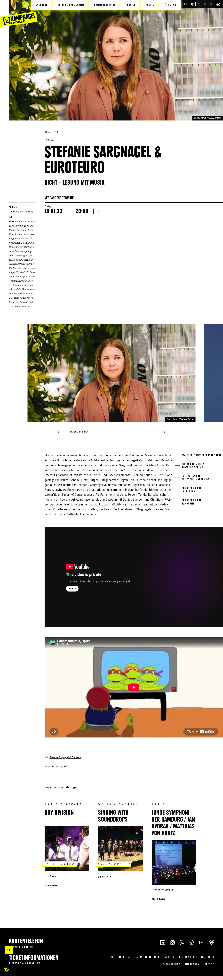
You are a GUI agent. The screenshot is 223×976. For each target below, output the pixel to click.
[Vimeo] (211, 942)
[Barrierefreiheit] (192, 4)
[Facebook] (162, 942)
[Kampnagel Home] (19, 13)
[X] (182, 942)
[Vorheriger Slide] (58, 432)
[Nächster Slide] (164, 432)
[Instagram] (172, 942)
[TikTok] (192, 942)
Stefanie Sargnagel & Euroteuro (65, 758)
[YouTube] (201, 942)
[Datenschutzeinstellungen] (6, 970)
